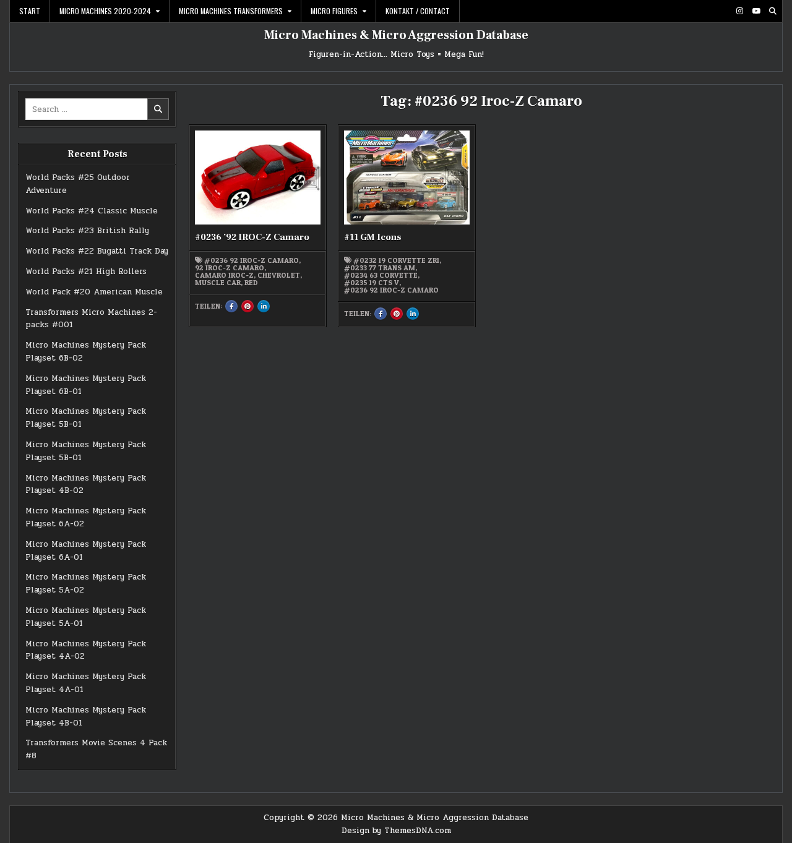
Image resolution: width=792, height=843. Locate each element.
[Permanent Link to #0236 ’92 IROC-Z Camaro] (257, 178)
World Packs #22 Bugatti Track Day (96, 251)
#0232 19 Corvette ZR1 (396, 260)
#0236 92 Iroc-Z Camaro (251, 260)
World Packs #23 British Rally (87, 231)
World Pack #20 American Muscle (94, 292)
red (251, 282)
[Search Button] (773, 11)
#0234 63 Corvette (381, 275)
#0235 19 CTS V (371, 282)
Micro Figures (334, 11)
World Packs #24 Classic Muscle (91, 211)
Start (29, 11)
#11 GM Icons (372, 237)
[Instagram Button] (739, 11)
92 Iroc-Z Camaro (229, 268)
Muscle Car (218, 282)
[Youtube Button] (756, 11)
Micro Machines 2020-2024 (105, 11)
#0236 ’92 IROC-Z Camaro (252, 237)
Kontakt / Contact (417, 11)
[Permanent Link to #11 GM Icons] (406, 178)
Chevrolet (278, 275)
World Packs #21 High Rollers (86, 271)
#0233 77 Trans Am (379, 268)
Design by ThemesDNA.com (396, 830)
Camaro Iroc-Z (224, 275)
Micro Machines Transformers (231, 11)
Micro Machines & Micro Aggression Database (396, 35)
